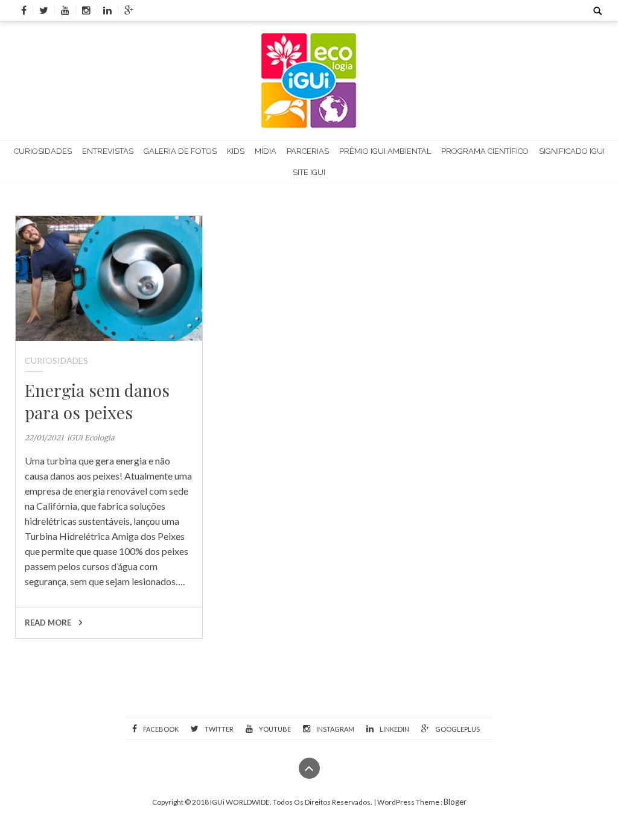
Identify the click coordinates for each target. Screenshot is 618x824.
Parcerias (308, 151)
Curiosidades (43, 151)
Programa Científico (485, 151)
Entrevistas (107, 151)
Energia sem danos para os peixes (97, 401)
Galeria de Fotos (180, 151)
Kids (235, 151)
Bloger (455, 802)
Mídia (265, 151)
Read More (49, 622)
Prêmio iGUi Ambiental (385, 151)
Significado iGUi (572, 151)
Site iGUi (309, 172)
